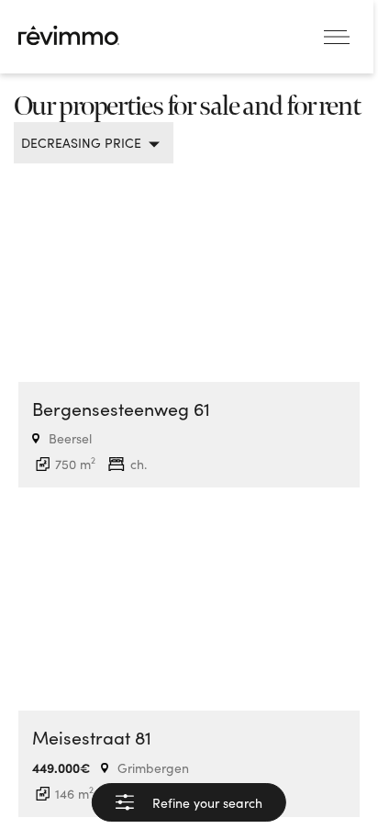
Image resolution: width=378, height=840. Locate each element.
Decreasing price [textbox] (81, 142)
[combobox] (87, 142)
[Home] (68, 35)
